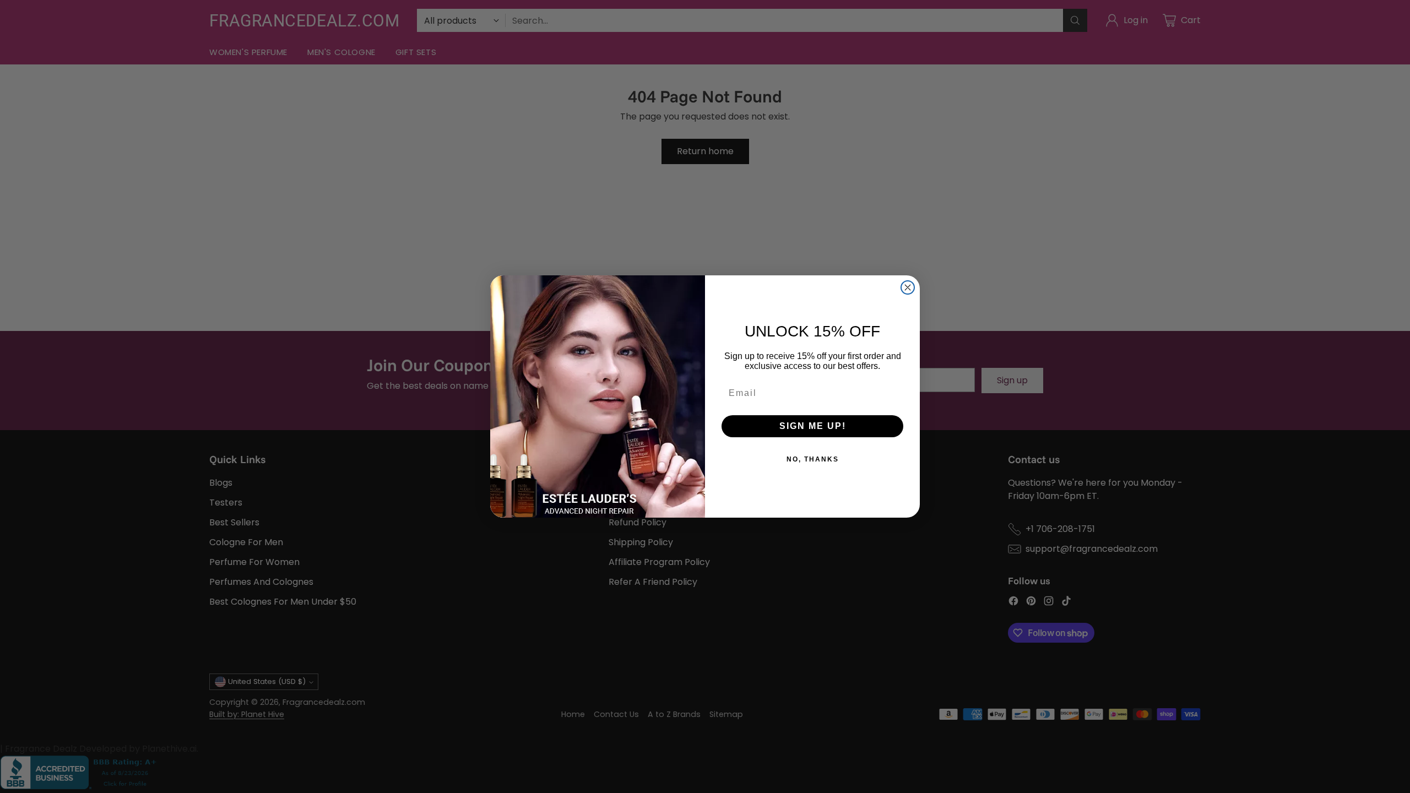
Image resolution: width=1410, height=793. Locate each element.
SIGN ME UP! (812, 426)
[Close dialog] (907, 287)
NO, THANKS (813, 459)
